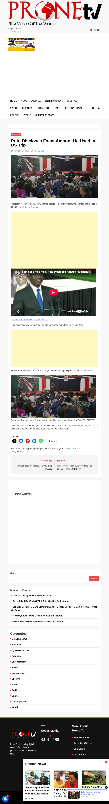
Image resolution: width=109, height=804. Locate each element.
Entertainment (54, 100)
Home (13, 100)
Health (57, 108)
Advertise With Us (83, 743)
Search (14, 573)
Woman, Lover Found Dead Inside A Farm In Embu (37, 615)
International (73, 108)
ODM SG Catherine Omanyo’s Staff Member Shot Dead (64, 793)
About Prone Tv (81, 737)
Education (42, 108)
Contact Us (79, 749)
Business (36, 100)
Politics (15, 115)
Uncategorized (19, 701)
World (27, 115)
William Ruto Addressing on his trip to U (29, 320)
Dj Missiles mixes (44, 115)
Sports (14, 108)
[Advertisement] (54, 72)
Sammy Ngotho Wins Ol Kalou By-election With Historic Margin (37, 790)
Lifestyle (72, 100)
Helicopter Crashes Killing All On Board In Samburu (38, 621)
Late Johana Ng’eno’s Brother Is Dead (31, 595)
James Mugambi (21, 151)
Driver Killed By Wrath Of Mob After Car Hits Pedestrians (40, 601)
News (24, 100)
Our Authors (80, 754)
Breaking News (19, 639)
